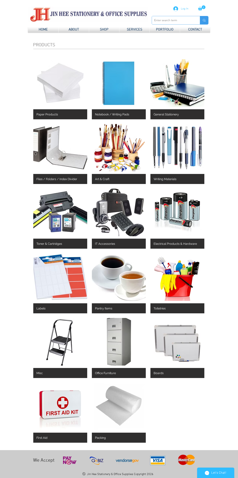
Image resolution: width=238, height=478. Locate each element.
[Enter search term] (204, 20)
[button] (201, 7)
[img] (60, 283)
